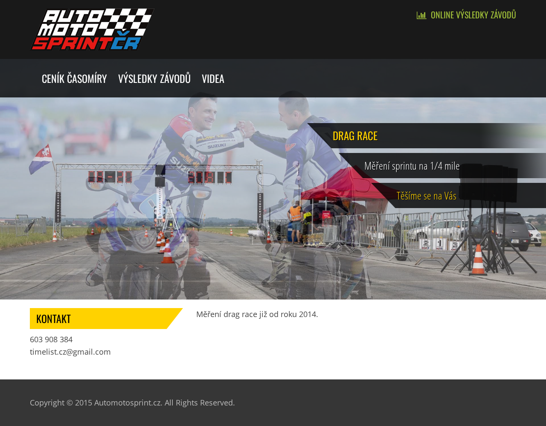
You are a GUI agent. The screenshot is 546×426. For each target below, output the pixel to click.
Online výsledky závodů (473, 14)
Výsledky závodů (154, 78)
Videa (213, 78)
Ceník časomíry (74, 78)
